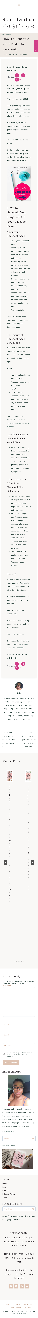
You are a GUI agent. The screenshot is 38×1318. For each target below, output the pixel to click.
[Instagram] (16, 1286)
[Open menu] (19, 4)
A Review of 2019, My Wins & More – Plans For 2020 (9, 739)
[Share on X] (23, 75)
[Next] (32, 862)
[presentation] (9, 776)
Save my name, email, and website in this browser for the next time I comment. (19, 1054)
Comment (8, 985)
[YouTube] (27, 1286)
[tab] (15, 961)
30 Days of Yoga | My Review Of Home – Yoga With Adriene (28, 739)
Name (7, 1024)
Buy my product (9, 1145)
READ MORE (8, 1131)
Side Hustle (6, 34)
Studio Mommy (19, 1314)
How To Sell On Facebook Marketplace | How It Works (10, 844)
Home (4, 1184)
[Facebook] (11, 1286)
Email (7, 1035)
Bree (19, 693)
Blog (4, 1187)
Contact (5, 1191)
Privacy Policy (8, 1194)
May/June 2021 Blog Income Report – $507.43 (28, 838)
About (4, 1198)
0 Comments (22, 54)
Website (7, 1045)
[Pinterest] (22, 1286)
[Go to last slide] (5, 862)
